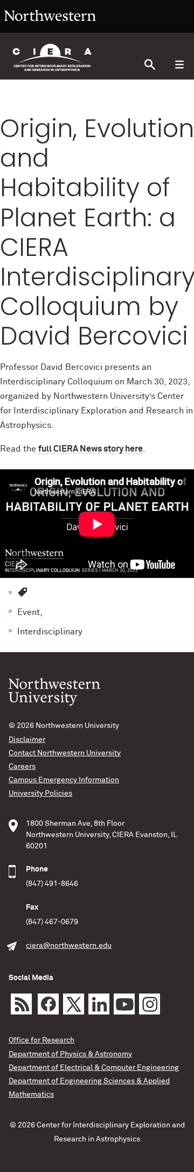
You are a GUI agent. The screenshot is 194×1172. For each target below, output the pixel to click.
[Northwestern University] (50, 28)
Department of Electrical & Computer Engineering (94, 1067)
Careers (22, 766)
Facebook (48, 1004)
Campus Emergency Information (64, 780)
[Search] (149, 65)
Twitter (73, 1004)
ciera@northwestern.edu (69, 945)
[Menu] (179, 65)
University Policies (40, 793)
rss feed (21, 1004)
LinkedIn (98, 1004)
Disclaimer (27, 740)
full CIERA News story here (90, 449)
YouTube (124, 1004)
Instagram (149, 1004)
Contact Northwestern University (65, 753)
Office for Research (41, 1040)
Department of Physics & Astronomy (70, 1054)
